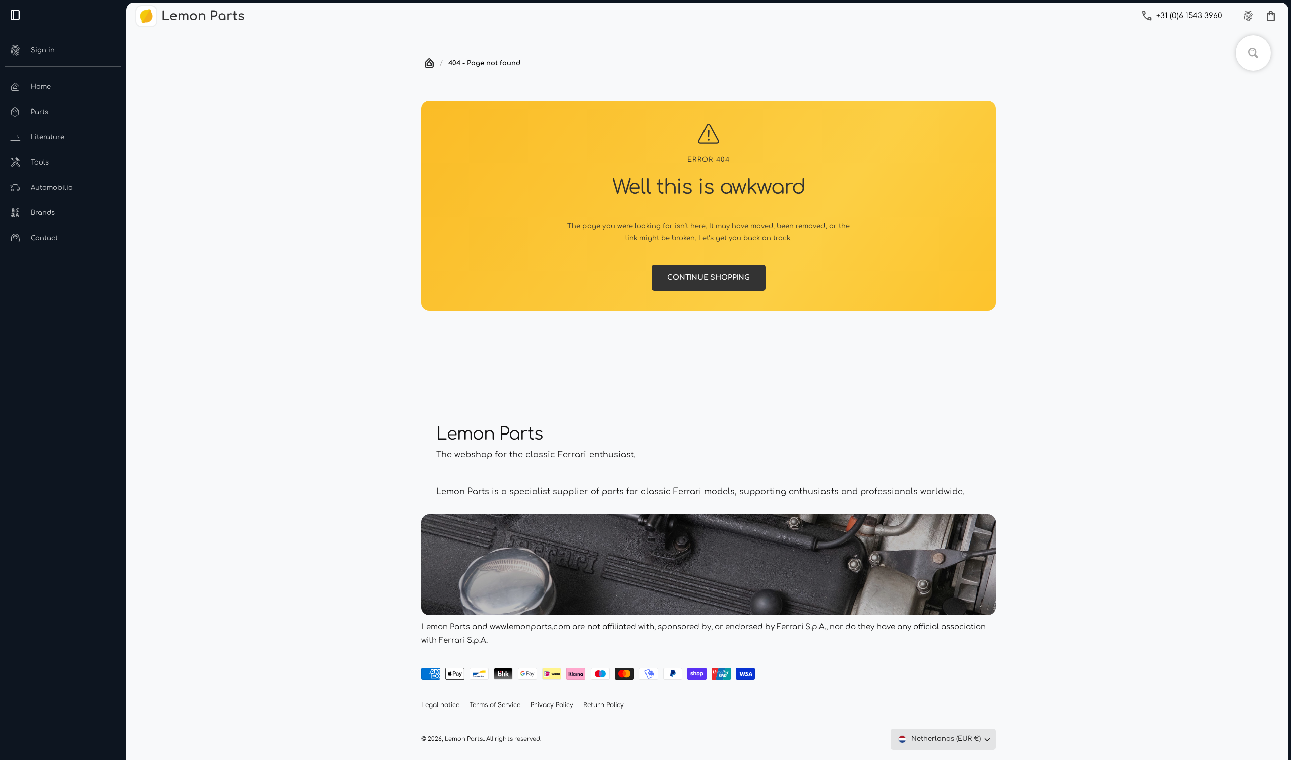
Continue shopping (708, 277)
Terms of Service (495, 705)
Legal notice (440, 705)
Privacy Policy (552, 705)
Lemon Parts (464, 739)
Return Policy (603, 705)
